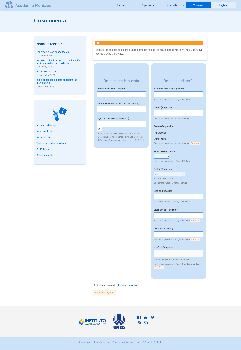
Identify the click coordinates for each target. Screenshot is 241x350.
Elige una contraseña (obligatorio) (113, 118)
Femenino (161, 133)
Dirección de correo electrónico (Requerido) (118, 103)
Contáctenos (42, 149)
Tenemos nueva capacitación (52, 51)
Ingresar (200, 5)
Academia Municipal (46, 125)
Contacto (158, 342)
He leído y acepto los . (119, 285)
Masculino (161, 138)
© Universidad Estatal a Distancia (94, 342)
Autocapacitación (44, 131)
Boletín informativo (45, 155)
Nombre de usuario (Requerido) (112, 88)
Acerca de (172, 5)
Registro (223, 5)
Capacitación (148, 5)
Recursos (122, 5)
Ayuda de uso (43, 137)
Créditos (146, 342)
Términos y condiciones (129, 285)
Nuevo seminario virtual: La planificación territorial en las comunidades (58, 62)
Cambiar (195, 143)
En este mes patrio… (47, 71)
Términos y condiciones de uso (51, 143)
